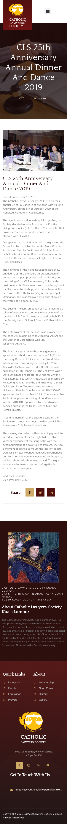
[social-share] (29, 492)
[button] (47, 11)
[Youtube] (47, 765)
